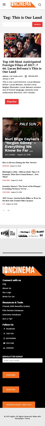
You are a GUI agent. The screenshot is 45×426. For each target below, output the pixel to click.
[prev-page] (4, 210)
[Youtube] (4, 343)
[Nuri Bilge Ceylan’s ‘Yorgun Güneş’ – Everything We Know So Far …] (22, 129)
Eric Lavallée (10, 155)
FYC (3, 204)
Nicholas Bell (33, 76)
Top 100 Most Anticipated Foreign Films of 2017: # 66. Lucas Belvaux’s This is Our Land (21, 67)
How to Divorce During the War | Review (19, 162)
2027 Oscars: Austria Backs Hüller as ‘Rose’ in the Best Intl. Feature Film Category (21, 199)
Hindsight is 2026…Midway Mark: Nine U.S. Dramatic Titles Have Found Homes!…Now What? (21, 174)
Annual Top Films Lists (12, 76)
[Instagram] (4, 338)
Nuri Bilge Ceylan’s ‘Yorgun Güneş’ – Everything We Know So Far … (22, 144)
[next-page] (8, 210)
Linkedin (10, 348)
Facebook (10, 329)
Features (6, 180)
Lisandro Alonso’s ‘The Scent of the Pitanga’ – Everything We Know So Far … (22, 187)
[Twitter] (4, 333)
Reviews (5, 166)
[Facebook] (4, 329)
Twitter (10, 334)
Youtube (10, 343)
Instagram (11, 338)
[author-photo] (26, 76)
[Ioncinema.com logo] (23, 4)
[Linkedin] (4, 348)
